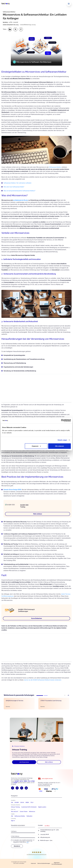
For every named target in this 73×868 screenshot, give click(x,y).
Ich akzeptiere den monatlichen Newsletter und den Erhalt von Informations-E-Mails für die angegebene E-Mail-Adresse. (23, 841)
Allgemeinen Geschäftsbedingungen (57, 863)
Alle (12, 802)
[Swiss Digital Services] (50, 778)
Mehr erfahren (37, 514)
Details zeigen (62, 440)
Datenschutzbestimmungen (43, 863)
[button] (39, 695)
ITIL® (32, 802)
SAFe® (22, 802)
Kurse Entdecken (36, 618)
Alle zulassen (59, 446)
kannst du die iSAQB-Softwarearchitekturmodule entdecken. (42, 680)
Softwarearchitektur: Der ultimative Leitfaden (17, 183)
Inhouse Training (15, 807)
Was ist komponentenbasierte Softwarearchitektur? (19, 190)
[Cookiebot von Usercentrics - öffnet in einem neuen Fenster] (62, 420)
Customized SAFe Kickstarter (29, 807)
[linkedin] (26, 787)
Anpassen (35, 446)
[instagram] (17, 787)
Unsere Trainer (23, 811)
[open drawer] (68, 3)
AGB (28, 842)
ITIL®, (29, 781)
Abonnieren (17, 846)
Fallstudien (29, 816)
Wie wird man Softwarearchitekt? (14, 187)
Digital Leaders (42, 807)
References (32, 811)
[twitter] (21, 787)
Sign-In (13, 820)
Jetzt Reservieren (24, 762)
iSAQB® (17, 781)
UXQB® (15, 782)
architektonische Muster (20, 200)
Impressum (33, 863)
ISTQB (33, 781)
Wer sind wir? (14, 811)
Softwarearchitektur (55, 167)
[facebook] (12, 787)
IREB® (25, 781)
